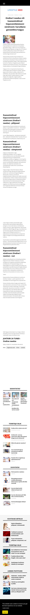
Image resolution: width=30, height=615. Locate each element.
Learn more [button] (6, 608)
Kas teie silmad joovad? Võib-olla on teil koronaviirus (18, 495)
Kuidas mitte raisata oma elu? (19, 428)
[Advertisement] (15, 97)
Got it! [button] (5, 612)
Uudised (23, 347)
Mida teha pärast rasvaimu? (18, 443)
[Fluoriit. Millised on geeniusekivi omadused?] (24, 394)
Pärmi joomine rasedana (17, 472)
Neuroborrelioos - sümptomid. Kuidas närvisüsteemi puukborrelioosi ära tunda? (15, 404)
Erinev (17, 347)
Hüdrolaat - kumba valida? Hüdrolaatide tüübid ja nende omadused (18, 577)
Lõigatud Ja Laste (11, 347)
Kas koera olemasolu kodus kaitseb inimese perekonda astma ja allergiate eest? (19, 589)
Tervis (16, 15)
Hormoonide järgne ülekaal (18, 501)
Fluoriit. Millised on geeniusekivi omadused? (24, 401)
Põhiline (10, 15)
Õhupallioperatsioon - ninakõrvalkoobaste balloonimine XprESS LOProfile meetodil (19, 481)
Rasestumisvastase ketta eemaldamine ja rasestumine (6, 401)
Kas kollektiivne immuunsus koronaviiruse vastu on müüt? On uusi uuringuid (19, 551)
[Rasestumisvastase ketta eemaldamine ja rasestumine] (6, 394)
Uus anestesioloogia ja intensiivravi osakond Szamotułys (17, 451)
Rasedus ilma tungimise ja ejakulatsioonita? (18, 458)
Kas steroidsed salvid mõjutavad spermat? (16, 489)
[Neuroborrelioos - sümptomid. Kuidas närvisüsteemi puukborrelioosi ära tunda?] (15, 395)
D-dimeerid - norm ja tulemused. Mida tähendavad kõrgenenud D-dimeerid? (19, 436)
